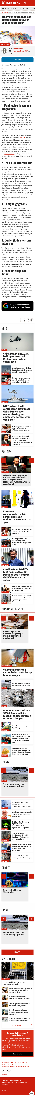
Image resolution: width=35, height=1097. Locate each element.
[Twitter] (7, 1070)
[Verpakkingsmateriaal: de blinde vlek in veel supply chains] (5, 1003)
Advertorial (5, 45)
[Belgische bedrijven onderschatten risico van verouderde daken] (5, 1017)
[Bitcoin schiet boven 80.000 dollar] (14, 873)
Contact (4, 1090)
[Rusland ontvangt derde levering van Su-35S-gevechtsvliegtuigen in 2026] (6, 800)
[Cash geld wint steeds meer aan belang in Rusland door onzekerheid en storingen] (6, 376)
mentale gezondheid (7, 592)
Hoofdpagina (4, 12)
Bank (3, 432)
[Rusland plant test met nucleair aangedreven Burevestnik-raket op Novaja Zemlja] (6, 537)
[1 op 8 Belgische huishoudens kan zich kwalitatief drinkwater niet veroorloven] (6, 832)
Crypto (4, 886)
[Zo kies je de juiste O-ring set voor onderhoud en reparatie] (17, 963)
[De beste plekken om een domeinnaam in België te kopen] (5, 995)
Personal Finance (6, 666)
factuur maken (9, 154)
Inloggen (13, 1062)
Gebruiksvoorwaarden (9, 1066)
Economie (14, 8)
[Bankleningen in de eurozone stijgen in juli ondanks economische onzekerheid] (6, 425)
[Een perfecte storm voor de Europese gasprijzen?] (6, 680)
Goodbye (5, 1084)
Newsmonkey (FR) (21, 1082)
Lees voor (17, 60)
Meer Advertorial (22, 1025)
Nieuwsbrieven (22, 1062)
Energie (4, 688)
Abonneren (5, 1062)
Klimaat (4, 818)
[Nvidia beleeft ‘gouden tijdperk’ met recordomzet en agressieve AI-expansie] (6, 820)
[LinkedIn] (10, 1070)
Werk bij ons (12, 1064)
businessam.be (18, 48)
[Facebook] (3, 1070)
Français (4, 1075)
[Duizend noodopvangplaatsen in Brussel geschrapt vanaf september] (6, 527)
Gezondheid (5, 445)
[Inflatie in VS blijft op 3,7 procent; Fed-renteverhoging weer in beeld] (6, 854)
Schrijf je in (17, 1054)
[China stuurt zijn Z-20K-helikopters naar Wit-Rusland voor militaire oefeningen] (17, 334)
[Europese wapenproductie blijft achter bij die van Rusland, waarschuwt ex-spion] (17, 491)
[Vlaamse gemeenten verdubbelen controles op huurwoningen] (17, 650)
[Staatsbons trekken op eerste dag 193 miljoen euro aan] (6, 723)
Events (4, 1064)
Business (4, 402)
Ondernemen (5, 8)
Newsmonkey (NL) (8, 1082)
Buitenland (5, 373)
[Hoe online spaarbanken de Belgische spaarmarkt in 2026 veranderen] (5, 1010)
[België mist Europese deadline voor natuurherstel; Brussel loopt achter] (6, 810)
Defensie (4, 349)
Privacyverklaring (24, 1066)
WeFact (22, 138)
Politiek (21, 8)
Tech (27, 8)
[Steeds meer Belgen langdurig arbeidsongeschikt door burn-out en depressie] (6, 585)
